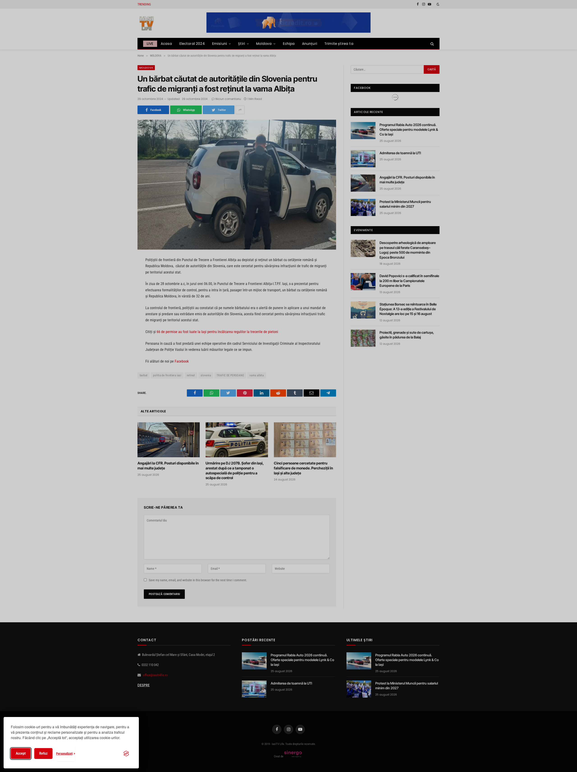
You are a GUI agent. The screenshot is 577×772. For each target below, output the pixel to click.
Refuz (43, 753)
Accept (21, 753)
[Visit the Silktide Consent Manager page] (126, 753)
